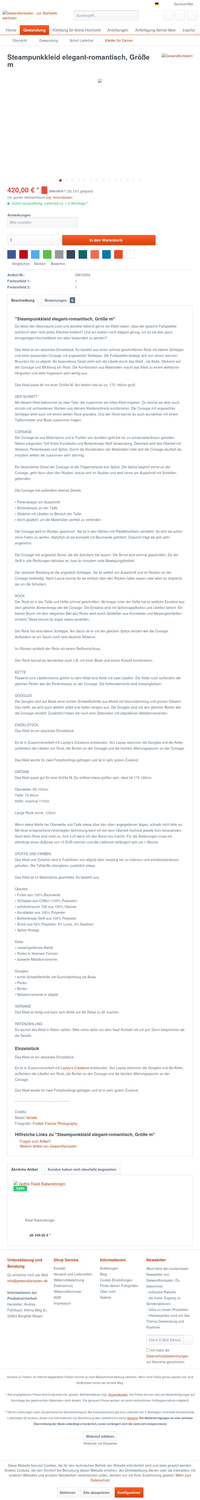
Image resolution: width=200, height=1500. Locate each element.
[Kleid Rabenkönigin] (40, 1198)
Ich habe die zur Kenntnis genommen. (167, 1356)
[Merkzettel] (168, 15)
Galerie (105, 1297)
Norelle (31, 1117)
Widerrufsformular (67, 1291)
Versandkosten (118, 1394)
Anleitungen (109, 1268)
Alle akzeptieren (96, 1492)
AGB (57, 1297)
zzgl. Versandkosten (59, 197)
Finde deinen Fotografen (119, 1285)
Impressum (62, 1303)
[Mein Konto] (180, 15)
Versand (132, 1418)
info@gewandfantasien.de (27, 1280)
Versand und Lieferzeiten (73, 1274)
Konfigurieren (129, 1492)
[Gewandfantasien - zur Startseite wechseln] (30, 17)
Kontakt (59, 1268)
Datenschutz (63, 1285)
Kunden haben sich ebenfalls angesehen (82, 1169)
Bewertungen (59, 300)
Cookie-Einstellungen (116, 1279)
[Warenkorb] (192, 15)
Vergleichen (20, 263)
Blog (103, 1274)
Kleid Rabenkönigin (40, 1220)
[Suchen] (134, 15)
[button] (11, 254)
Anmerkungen (19, 215)
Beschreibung (23, 300)
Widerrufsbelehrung (69, 1279)
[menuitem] (106, 15)
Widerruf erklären (100, 1436)
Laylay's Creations (75, 1067)
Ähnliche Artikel (24, 1169)
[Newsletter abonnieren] (187, 1340)
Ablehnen (68, 1492)
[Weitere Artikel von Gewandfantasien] (177, 61)
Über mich (108, 1291)
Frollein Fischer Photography (55, 1123)
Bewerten (57, 263)
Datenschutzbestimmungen (167, 1355)
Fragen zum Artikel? (35, 1141)
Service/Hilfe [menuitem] (183, 3)
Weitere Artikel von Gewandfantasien (48, 1146)
